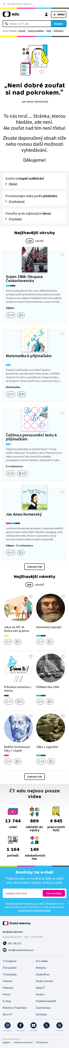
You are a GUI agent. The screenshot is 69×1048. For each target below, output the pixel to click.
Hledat (58, 23)
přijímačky (59, 30)
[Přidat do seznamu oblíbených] (62, 255)
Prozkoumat (16, 201)
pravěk (21, 30)
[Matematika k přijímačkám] (34, 366)
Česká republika (36, 30)
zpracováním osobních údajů (34, 910)
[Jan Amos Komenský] (34, 524)
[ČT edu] (11, 16)
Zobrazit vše (34, 566)
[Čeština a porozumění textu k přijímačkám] (34, 445)
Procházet (15, 219)
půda (48, 30)
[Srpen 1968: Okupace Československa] (34, 286)
